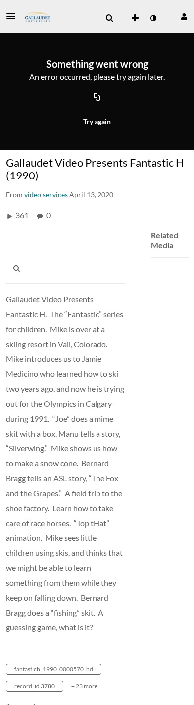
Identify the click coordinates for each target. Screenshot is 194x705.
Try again (97, 121)
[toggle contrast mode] (152, 18)
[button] (14, 16)
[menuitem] (109, 18)
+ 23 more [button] (84, 686)
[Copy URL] (97, 98)
